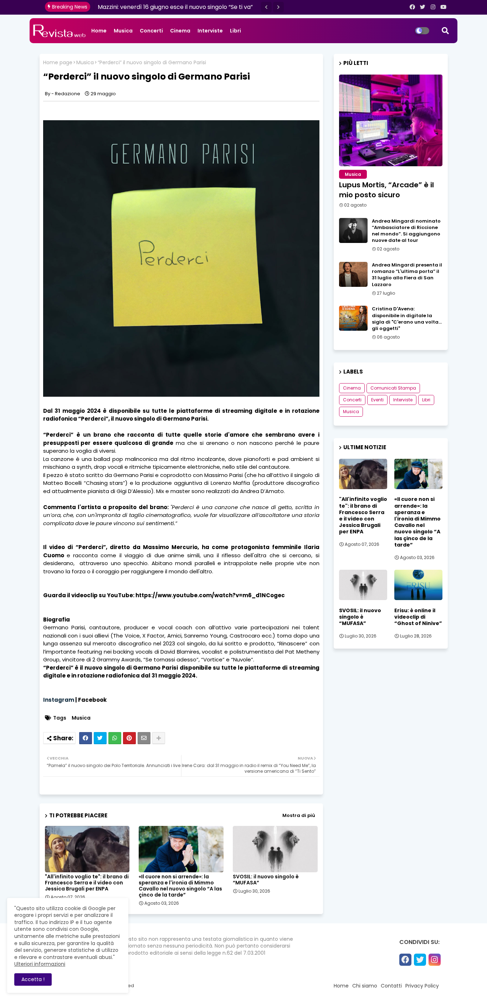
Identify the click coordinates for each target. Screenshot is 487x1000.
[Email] (144, 738)
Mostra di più (298, 815)
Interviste (210, 30)
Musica (123, 30)
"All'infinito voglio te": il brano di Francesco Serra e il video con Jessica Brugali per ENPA (87, 883)
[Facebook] (85, 738)
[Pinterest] (129, 738)
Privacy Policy (422, 985)
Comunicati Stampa (393, 388)
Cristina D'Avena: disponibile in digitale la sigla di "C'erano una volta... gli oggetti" (407, 319)
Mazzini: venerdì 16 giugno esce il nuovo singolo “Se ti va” (175, 7)
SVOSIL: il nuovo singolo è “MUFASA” (266, 880)
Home (99, 30)
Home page (57, 62)
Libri (235, 30)
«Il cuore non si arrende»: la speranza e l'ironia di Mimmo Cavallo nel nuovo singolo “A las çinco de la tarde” (180, 886)
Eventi (377, 400)
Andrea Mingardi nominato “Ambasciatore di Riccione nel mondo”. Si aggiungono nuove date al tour (406, 231)
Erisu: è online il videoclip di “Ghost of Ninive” (418, 617)
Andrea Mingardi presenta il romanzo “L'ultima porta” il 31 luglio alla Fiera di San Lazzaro (407, 275)
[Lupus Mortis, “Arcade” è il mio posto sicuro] (390, 120)
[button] (266, 7)
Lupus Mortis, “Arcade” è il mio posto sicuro (386, 190)
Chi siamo (364, 985)
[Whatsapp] (114, 738)
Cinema (180, 30)
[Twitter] (100, 738)
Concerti (151, 30)
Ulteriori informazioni (39, 964)
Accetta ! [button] (33, 979)
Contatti (391, 985)
